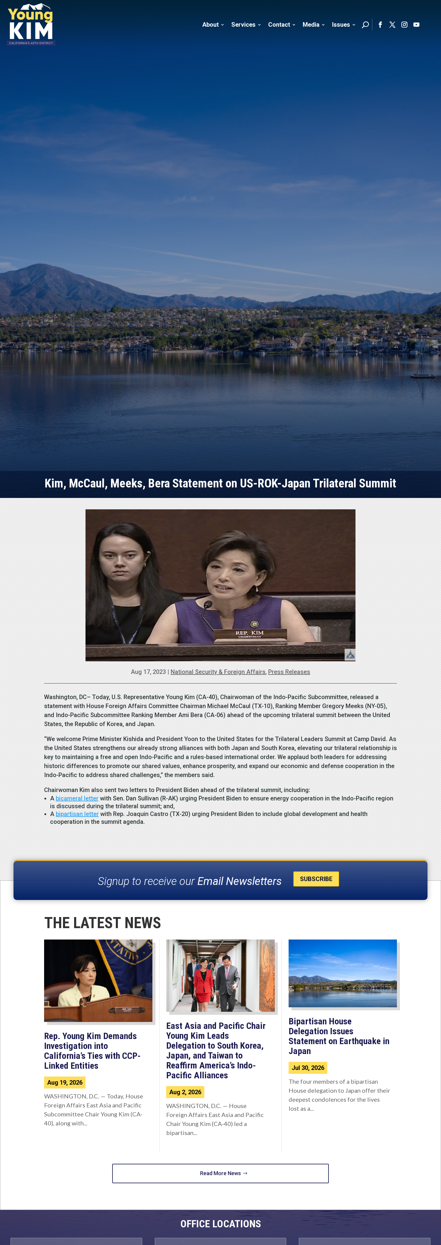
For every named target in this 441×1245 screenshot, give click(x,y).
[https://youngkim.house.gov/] (31, 24)
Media (311, 24)
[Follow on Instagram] (404, 25)
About (210, 24)
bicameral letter (77, 798)
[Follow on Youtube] (416, 25)
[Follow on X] (392, 25)
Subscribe (316, 879)
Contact (279, 24)
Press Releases (289, 671)
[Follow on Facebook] (380, 25)
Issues (341, 24)
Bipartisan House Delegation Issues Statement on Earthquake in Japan (339, 1036)
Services (243, 24)
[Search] (365, 24)
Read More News (220, 1173)
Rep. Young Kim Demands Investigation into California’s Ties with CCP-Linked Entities (92, 1051)
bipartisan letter (77, 814)
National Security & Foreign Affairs (218, 671)
